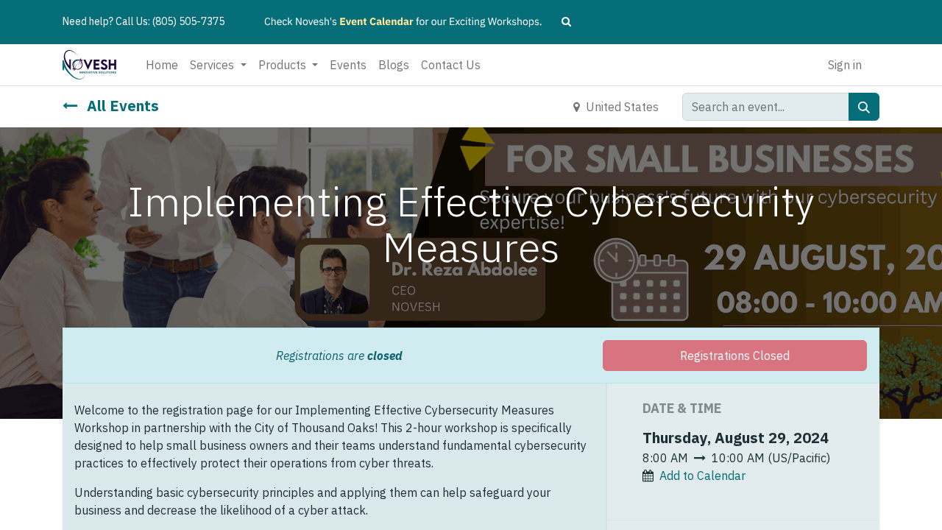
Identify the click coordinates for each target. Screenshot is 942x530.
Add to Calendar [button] (702, 475)
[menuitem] (162, 65)
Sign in (845, 64)
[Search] (864, 107)
